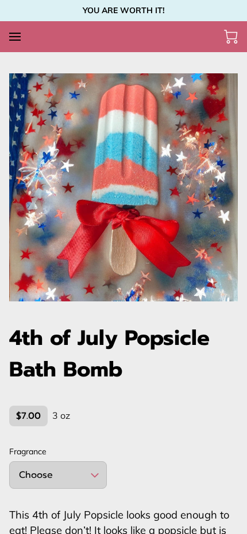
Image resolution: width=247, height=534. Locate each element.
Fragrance (28, 452)
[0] (231, 37)
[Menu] (15, 37)
